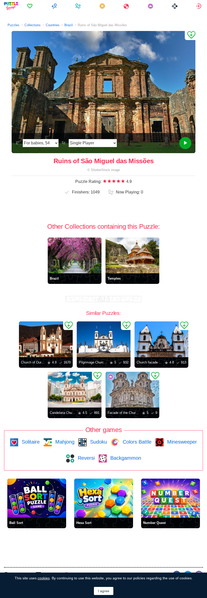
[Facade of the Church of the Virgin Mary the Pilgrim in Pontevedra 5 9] (132, 390)
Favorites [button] (30, 6)
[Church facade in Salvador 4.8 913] (161, 339)
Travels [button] (127, 6)
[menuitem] (30, 6)
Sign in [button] (199, 6)
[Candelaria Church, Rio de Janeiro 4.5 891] (74, 390)
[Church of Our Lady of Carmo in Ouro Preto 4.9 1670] (46, 339)
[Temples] (132, 255)
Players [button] (78, 6)
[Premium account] (151, 6)
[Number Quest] (170, 498)
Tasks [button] (103, 6)
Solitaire (30, 442)
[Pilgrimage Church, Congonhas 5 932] (104, 339)
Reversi (85, 458)
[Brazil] (74, 255)
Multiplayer (54, 6)
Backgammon (125, 458)
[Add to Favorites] (190, 35)
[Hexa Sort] (103, 498)
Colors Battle (136, 442)
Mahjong (64, 442)
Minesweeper (181, 442)
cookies (44, 578)
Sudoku (98, 442)
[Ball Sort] (36, 498)
